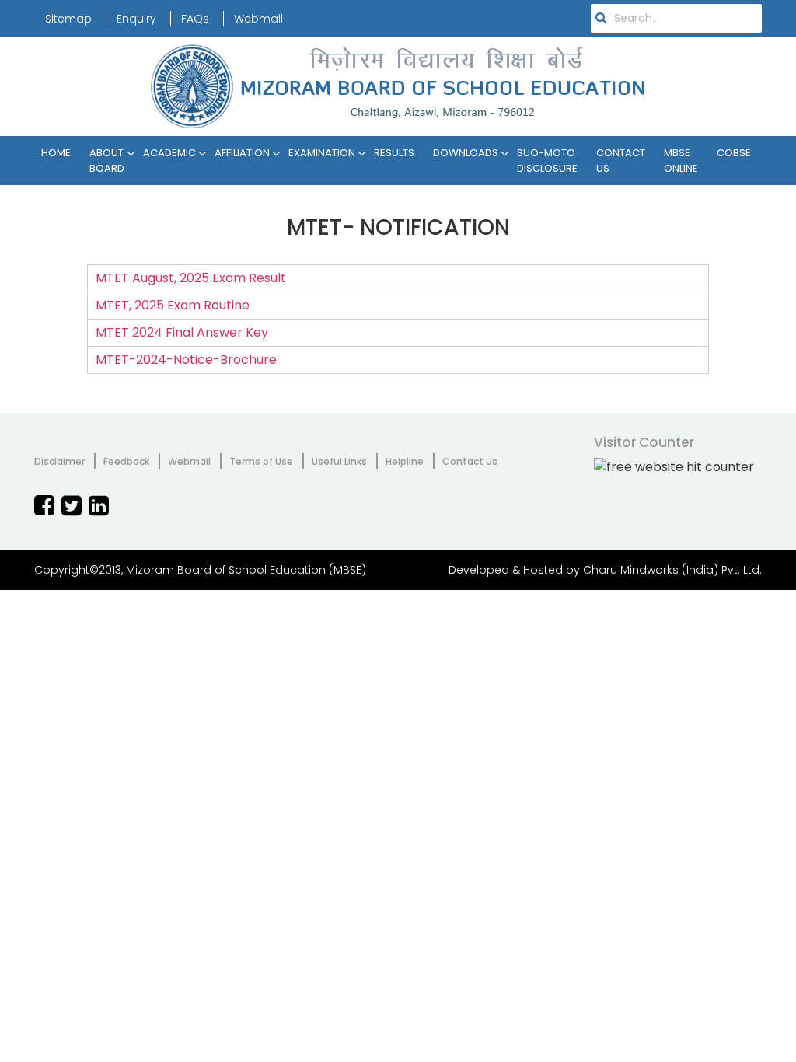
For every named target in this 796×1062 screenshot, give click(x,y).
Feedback (126, 461)
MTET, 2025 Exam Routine (173, 305)
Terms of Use (261, 461)
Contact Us (620, 160)
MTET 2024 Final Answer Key (182, 332)
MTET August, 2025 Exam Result (191, 278)
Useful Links (339, 461)
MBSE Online (681, 160)
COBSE (734, 152)
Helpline (405, 461)
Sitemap (68, 18)
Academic (169, 152)
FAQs (195, 18)
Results (394, 152)
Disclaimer (59, 461)
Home (56, 152)
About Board (106, 160)
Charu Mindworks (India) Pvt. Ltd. (672, 570)
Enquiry (136, 18)
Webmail (258, 18)
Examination (321, 152)
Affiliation (242, 152)
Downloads (465, 152)
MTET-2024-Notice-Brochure (186, 360)
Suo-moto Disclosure (547, 160)
